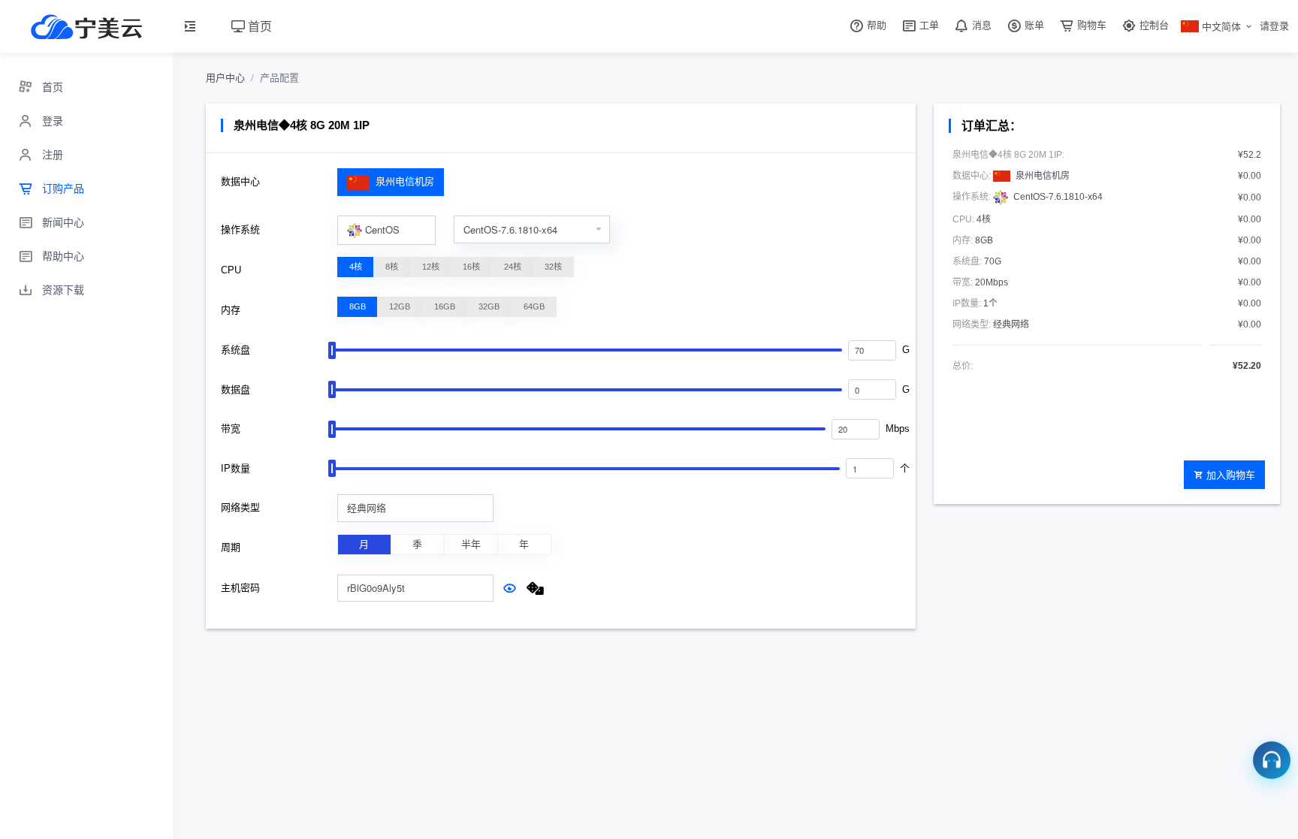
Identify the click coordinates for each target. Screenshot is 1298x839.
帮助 (875, 25)
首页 (258, 26)
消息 (980, 25)
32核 (553, 266)
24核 (512, 266)
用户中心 (225, 77)
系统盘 (235, 349)
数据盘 (235, 389)
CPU (231, 270)
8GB (357, 306)
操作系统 (240, 229)
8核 (391, 266)
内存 (230, 309)
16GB (444, 306)
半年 (471, 544)
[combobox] (386, 230)
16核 (471, 266)
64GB (534, 306)
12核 (430, 266)
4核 (355, 266)
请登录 (1274, 26)
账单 (1033, 25)
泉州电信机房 (403, 181)
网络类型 (240, 507)
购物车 (1090, 25)
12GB (399, 306)
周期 (230, 547)
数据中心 (240, 181)
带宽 (230, 428)
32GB (489, 306)
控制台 (1153, 25)
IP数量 (235, 468)
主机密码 (240, 587)
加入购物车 (1230, 474)
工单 (927, 25)
